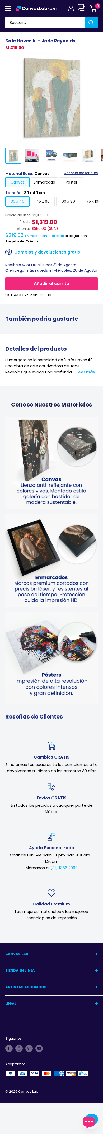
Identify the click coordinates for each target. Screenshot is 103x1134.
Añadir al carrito (51, 283)
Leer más (85, 372)
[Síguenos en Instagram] (19, 1048)
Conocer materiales (81, 173)
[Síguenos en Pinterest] (29, 1048)
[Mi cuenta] (71, 8)
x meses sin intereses (34, 236)
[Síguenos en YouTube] (39, 1048)
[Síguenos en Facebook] (9, 1048)
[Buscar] (91, 22)
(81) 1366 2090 (64, 867)
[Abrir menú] (8, 8)
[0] (93, 8)
